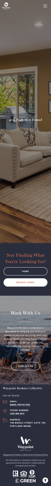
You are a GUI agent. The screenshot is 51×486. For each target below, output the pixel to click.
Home (25, 271)
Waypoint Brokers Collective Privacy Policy (25, 455)
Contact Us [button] (25, 366)
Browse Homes (25, 282)
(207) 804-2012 (17, 413)
